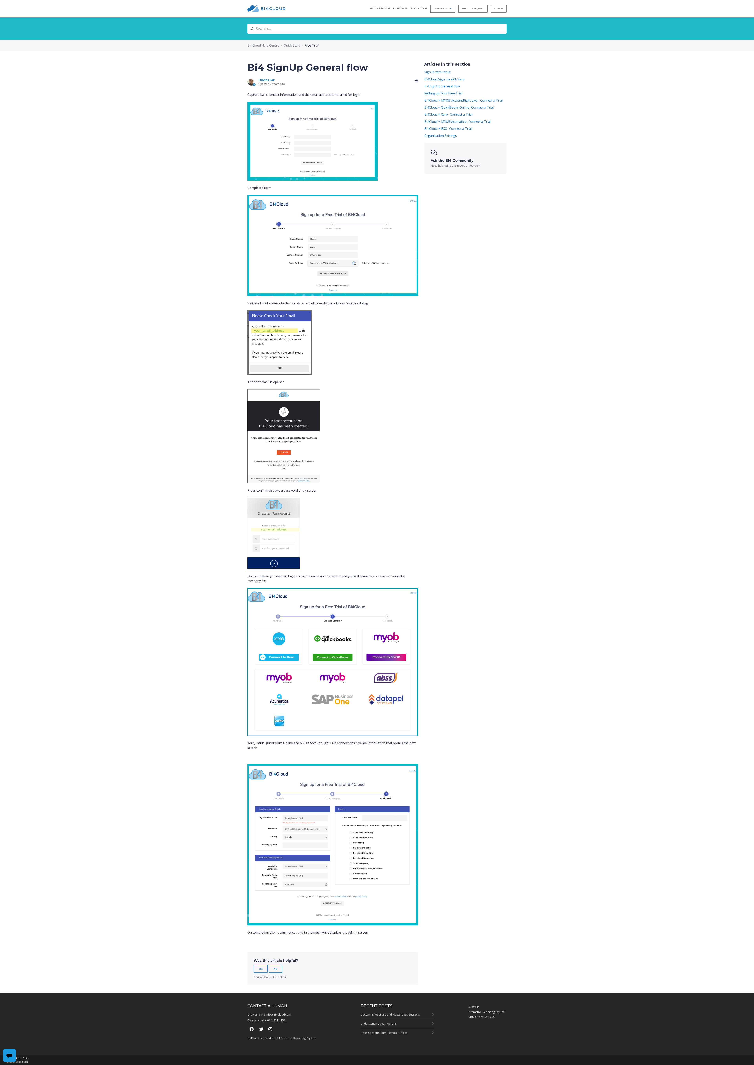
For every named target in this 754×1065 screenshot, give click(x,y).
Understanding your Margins (379, 1023)
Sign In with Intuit (437, 72)
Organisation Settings (440, 136)
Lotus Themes (22, 1061)
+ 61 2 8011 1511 (276, 1020)
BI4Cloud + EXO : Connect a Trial (448, 128)
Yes (261, 968)
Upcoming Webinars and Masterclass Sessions (390, 1014)
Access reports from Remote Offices (384, 1032)
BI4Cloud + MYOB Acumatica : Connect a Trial (457, 121)
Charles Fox (266, 80)
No (275, 968)
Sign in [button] (498, 8)
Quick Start (292, 45)
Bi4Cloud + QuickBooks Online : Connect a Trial (459, 107)
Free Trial (400, 8)
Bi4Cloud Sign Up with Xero (444, 79)
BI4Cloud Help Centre (263, 45)
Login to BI (419, 8)
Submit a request (473, 8)
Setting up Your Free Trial (443, 93)
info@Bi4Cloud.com (278, 1014)
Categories (441, 8)
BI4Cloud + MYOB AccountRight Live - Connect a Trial (463, 100)
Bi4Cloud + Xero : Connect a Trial (448, 114)
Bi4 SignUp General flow (442, 86)
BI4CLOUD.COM (379, 8)
